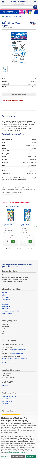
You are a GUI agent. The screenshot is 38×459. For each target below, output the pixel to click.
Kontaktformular (6, 363)
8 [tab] (26, 248)
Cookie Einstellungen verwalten (11, 311)
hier (4, 191)
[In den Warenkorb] (13, 241)
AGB (3, 302)
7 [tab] (23, 248)
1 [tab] (6, 248)
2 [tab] (9, 248)
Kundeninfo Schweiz (7, 401)
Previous (1, 227)
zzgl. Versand (15, 206)
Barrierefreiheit (6, 306)
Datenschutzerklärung (12, 452)
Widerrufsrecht (6, 297)
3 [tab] (12, 248)
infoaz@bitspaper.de (17, 353)
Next (37, 227)
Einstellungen (5, 456)
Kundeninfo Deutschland (9, 396)
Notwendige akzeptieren (18, 456)
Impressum (5, 385)
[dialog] (19, 437)
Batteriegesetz (6, 308)
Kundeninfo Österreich (8, 399)
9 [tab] (29, 248)
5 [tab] (18, 248)
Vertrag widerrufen (7, 313)
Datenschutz (5, 304)
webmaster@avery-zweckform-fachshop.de (14, 358)
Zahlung (4, 295)
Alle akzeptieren (31, 456)
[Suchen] (35, 7)
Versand (4, 292)
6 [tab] (20, 248)
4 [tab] (15, 248)
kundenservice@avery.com (19, 349)
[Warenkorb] (35, 2)
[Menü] (3, 2)
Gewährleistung (6, 299)
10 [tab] (31, 248)
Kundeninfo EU (6, 403)
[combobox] (17, 7)
